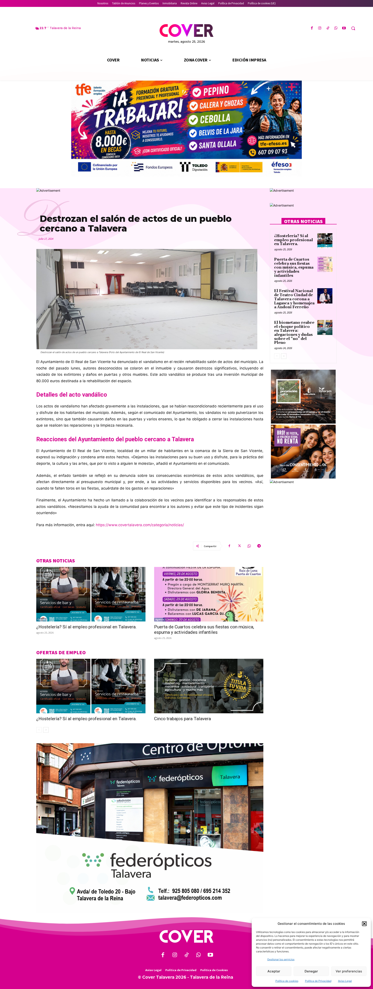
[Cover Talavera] (186, 936)
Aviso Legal (345, 981)
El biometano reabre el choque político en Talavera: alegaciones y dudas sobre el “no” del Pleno (294, 332)
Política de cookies (286, 981)
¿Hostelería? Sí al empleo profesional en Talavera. (86, 626)
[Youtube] (344, 28)
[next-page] (46, 730)
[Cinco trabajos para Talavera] (208, 686)
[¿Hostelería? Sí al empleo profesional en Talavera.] (90, 594)
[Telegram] (259, 546)
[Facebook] (312, 28)
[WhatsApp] (336, 28)
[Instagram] (320, 28)
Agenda (159, 619)
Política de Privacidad (318, 981)
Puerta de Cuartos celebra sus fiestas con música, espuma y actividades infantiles (204, 629)
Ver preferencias (349, 971)
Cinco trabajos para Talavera (182, 718)
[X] (239, 546)
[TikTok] (328, 28)
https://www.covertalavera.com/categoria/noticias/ (140, 525)
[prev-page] (39, 730)
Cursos (41, 619)
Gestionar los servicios (280, 959)
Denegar (311, 971)
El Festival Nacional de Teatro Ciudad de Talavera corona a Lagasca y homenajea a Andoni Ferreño (294, 299)
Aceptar (273, 971)
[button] (364, 924)
